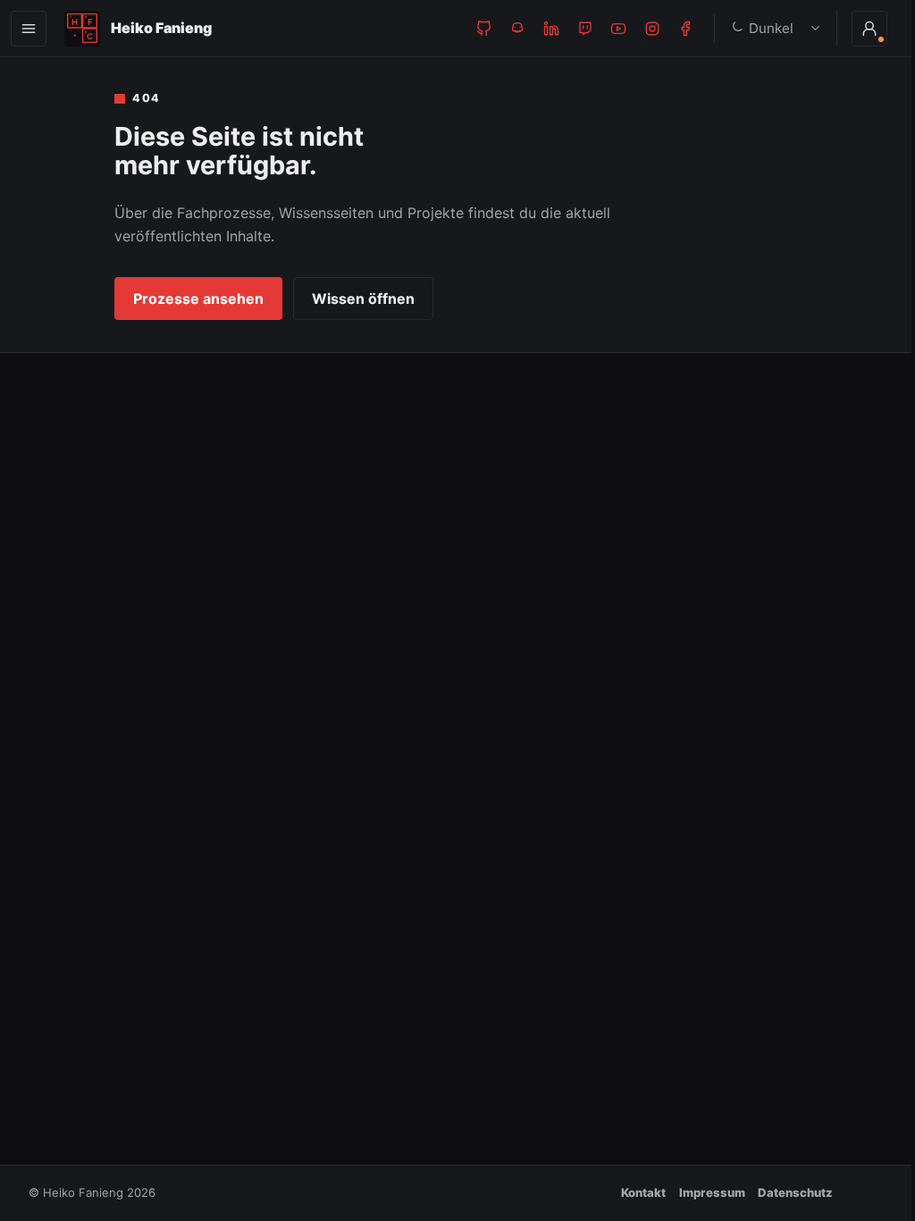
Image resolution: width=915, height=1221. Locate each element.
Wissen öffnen (363, 298)
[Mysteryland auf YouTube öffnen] (618, 28)
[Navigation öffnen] (28, 28)
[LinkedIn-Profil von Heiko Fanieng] (551, 28)
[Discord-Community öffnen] (517, 28)
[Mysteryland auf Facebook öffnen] (685, 28)
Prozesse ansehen (198, 298)
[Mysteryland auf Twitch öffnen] (585, 28)
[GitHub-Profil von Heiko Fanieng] (484, 28)
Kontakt (643, 1192)
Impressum (712, 1192)
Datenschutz (795, 1192)
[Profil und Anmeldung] (856, 28)
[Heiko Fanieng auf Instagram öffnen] (652, 28)
